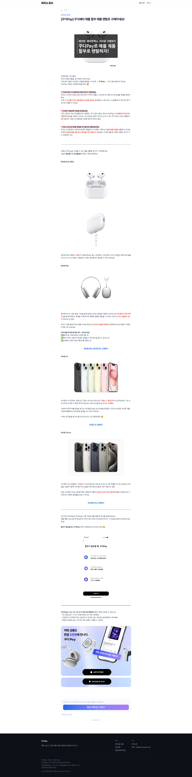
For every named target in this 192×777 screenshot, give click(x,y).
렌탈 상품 (142, 3)
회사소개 (134, 744)
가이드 (149, 3)
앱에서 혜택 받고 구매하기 (96, 707)
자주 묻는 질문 (119, 744)
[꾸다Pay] (47, 3)
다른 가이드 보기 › (96, 720)
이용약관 (117, 747)
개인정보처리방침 (120, 750)
